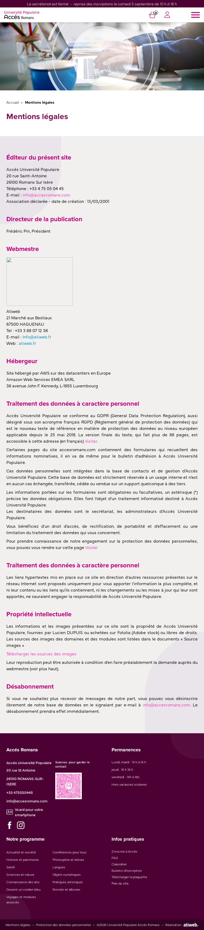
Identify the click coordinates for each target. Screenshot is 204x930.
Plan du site (120, 883)
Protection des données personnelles (63, 925)
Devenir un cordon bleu (23, 889)
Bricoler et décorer (66, 889)
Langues (59, 867)
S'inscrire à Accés (124, 851)
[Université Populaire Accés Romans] (21, 15)
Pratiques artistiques (68, 882)
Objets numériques (67, 874)
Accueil (12, 101)
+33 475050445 (19, 792)
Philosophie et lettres (68, 859)
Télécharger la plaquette (129, 877)
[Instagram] (20, 825)
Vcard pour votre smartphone (29, 812)
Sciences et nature (20, 874)
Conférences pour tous (70, 852)
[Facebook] (9, 825)
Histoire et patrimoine (22, 859)
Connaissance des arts (23, 882)
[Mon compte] (167, 15)
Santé (10, 867)
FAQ (115, 858)
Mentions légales (18, 925)
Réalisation (173, 925)
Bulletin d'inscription (127, 870)
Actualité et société (21, 852)
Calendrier (119, 864)
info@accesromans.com (27, 800)
